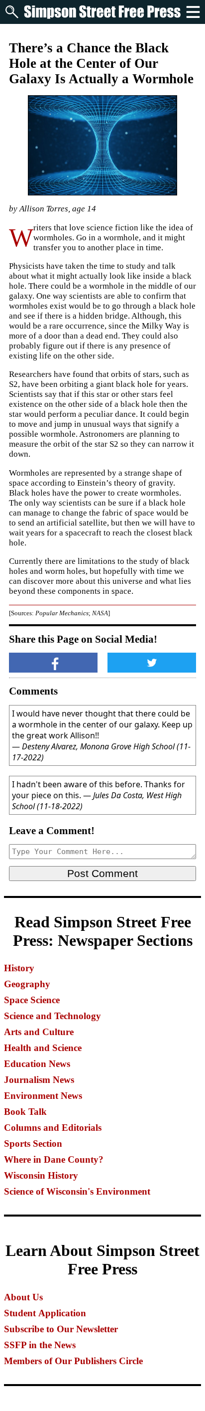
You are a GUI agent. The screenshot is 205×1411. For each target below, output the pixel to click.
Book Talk (25, 1111)
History (19, 968)
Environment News (43, 1095)
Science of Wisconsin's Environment (77, 1191)
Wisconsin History (41, 1175)
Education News (37, 1063)
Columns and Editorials (53, 1127)
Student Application (45, 1313)
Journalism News (39, 1079)
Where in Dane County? (53, 1159)
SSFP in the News (40, 1345)
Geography (27, 984)
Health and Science (43, 1048)
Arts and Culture (39, 1032)
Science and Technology (52, 1016)
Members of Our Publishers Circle (73, 1361)
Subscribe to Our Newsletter (61, 1329)
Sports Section (33, 1143)
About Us (23, 1297)
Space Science (32, 1000)
